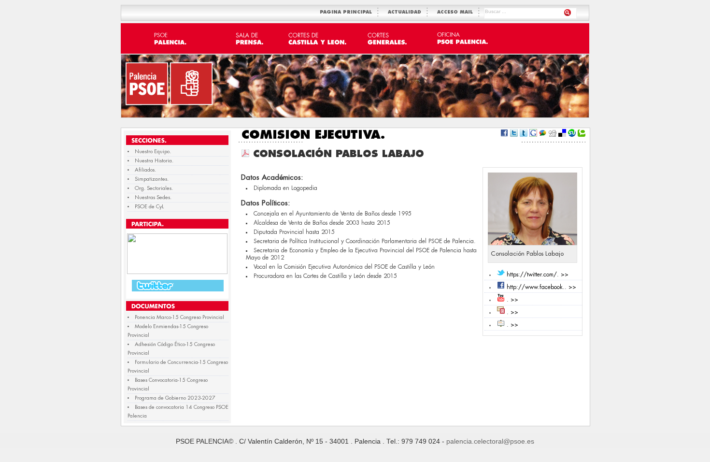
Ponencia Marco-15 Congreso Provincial (179, 317)
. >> (512, 300)
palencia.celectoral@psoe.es (490, 441)
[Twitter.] (501, 274)
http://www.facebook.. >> (541, 287)
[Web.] (501, 325)
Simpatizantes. (152, 179)
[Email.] (501, 312)
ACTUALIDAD (406, 12)
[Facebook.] (501, 287)
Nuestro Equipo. (153, 151)
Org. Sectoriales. (154, 188)
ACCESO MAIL (457, 12)
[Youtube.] (501, 300)
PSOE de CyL (149, 206)
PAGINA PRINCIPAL (348, 12)
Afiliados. (145, 170)
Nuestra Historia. (154, 160)
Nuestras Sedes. (153, 197)
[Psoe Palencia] (177, 272)
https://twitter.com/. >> (537, 274)
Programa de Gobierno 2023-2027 (175, 398)
